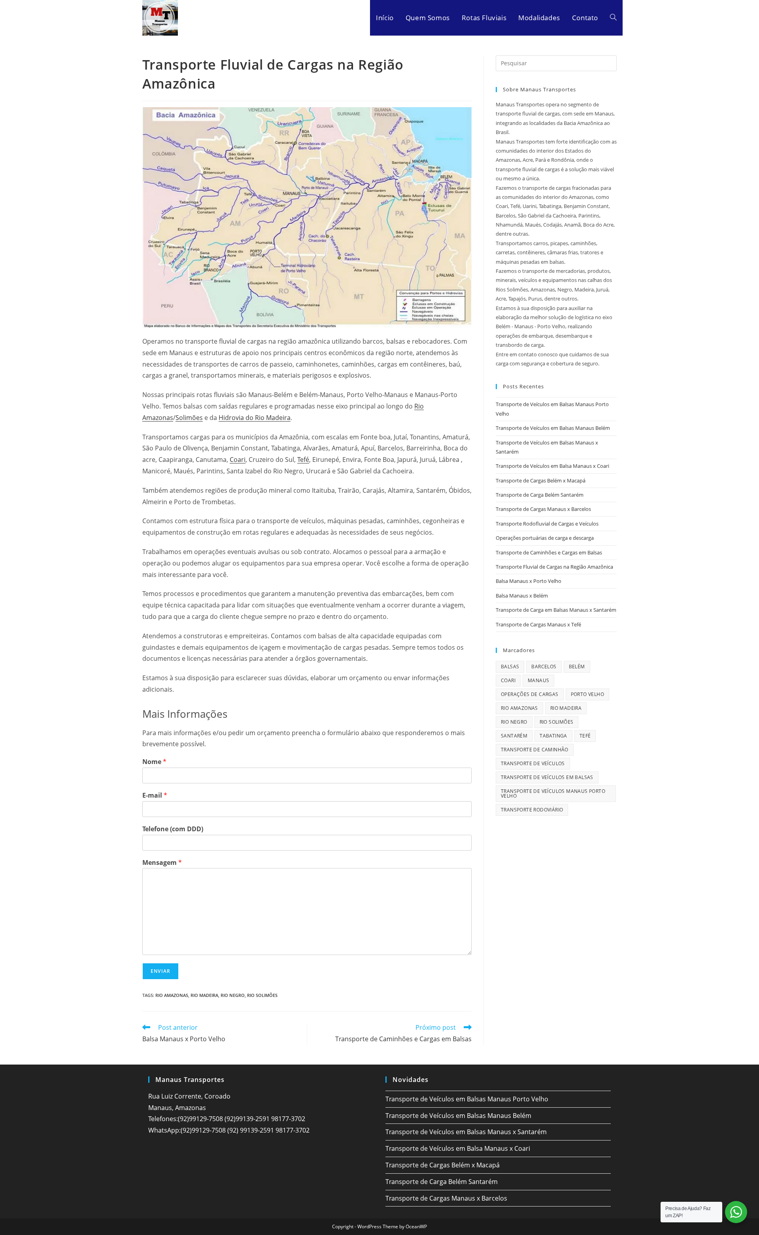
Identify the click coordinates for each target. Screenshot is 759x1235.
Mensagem (162, 863)
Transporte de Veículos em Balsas (547, 777)
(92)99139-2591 (247, 1118)
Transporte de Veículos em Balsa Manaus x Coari (552, 465)
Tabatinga (553, 735)
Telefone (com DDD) (172, 829)
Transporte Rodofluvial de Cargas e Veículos (547, 523)
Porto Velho (587, 694)
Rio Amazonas (171, 995)
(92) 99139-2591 (250, 1130)
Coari (237, 459)
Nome (154, 762)
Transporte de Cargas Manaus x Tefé (538, 624)
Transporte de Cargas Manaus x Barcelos (543, 509)
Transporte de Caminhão (534, 749)
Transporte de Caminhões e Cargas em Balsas (549, 552)
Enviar (160, 971)
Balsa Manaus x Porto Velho (528, 580)
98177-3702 (288, 1118)
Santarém (514, 735)
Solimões (189, 417)
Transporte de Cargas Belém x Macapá (540, 480)
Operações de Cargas (530, 694)
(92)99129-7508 (200, 1118)
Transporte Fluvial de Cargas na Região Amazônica (554, 566)
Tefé (303, 459)
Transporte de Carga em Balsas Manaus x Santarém (556, 609)
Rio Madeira (204, 995)
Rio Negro (233, 995)
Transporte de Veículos (533, 763)
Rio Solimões (262, 995)
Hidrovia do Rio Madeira (255, 417)
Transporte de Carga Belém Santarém (539, 494)
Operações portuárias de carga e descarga (545, 537)
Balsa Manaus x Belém (522, 595)
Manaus (538, 680)
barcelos (543, 666)
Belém (577, 666)
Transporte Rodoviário (532, 809)
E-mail (154, 795)
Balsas (510, 666)
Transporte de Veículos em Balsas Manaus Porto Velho (466, 1099)
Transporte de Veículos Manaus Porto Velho (553, 793)
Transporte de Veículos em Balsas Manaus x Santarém (466, 1131)
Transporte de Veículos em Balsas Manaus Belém (553, 427)
